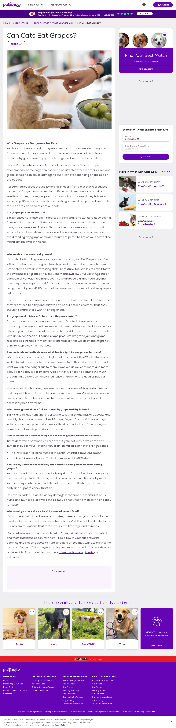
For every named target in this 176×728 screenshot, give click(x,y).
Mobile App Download (13, 684)
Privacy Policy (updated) (97, 711)
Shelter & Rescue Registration (30, 711)
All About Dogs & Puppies (74, 680)
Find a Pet (33, 5)
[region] (88, 722)
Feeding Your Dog (71, 690)
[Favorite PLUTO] (31, 612)
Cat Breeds (97, 687)
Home (6, 22)
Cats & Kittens (20, 22)
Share (14, 44)
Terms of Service (60, 711)
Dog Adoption (69, 684)
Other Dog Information (73, 704)
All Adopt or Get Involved (43, 680)
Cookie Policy (127, 711)
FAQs (5, 680)
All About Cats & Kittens (103, 680)
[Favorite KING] (66, 612)
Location (128, 136)
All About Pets (59, 5)
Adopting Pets (38, 684)
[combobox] (146, 139)
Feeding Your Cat (40, 22)
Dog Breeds (68, 687)
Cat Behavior (98, 694)
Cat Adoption (98, 684)
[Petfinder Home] (12, 5)
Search (147, 156)
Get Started (146, 69)
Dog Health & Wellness (73, 697)
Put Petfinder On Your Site (15, 690)
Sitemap (48, 711)
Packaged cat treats (73, 533)
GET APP (144, 14)
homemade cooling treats (76, 552)
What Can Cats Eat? (63, 22)
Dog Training (68, 700)
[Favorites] (144, 5)
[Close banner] (25, 14)
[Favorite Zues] (134, 612)
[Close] (172, 721)
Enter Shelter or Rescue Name (137, 146)
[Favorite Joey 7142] (100, 612)
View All (165, 171)
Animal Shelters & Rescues (43, 687)
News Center (9, 687)
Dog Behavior (69, 694)
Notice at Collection (77, 711)
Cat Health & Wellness (102, 697)
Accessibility (114, 711)
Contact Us (8, 694)
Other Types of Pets (41, 690)
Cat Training (97, 700)
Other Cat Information (102, 704)
